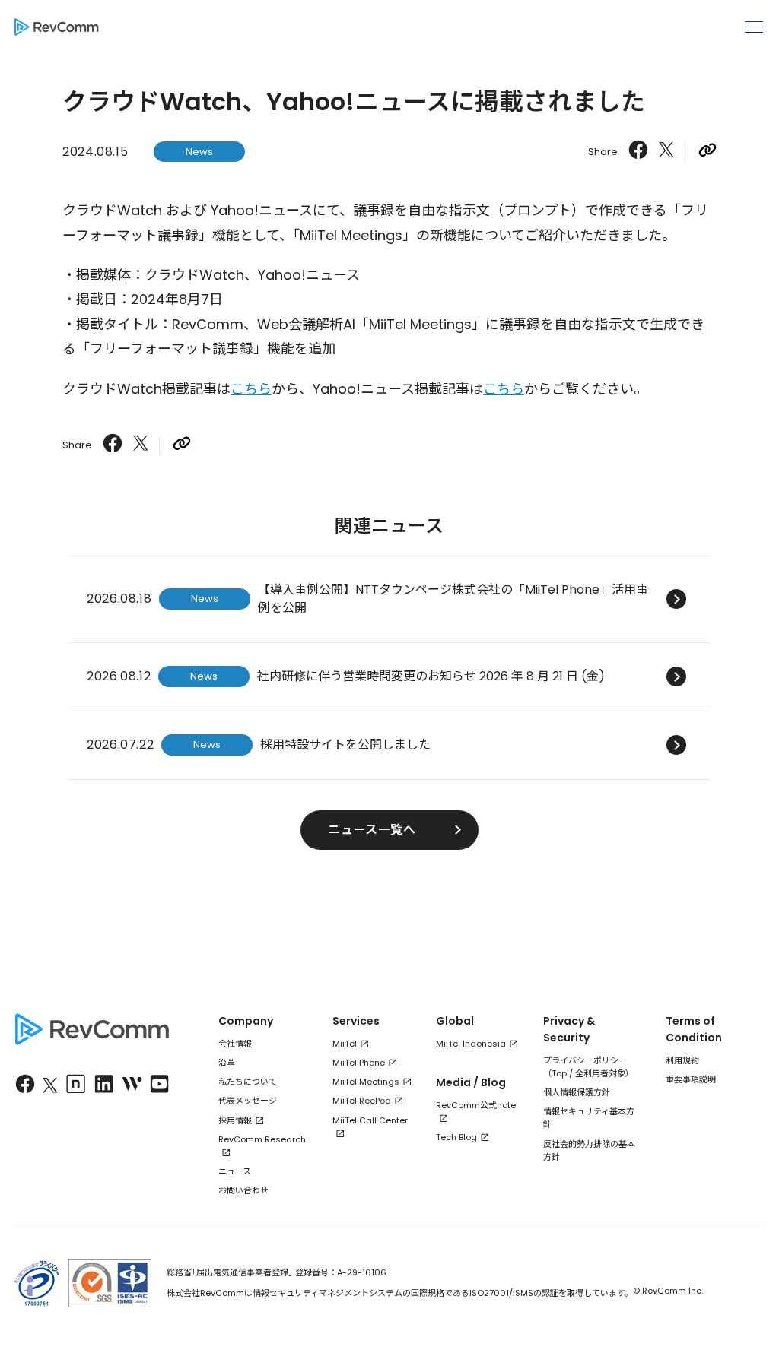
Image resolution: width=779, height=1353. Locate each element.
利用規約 (682, 1060)
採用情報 (235, 1120)
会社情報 (235, 1044)
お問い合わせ (243, 1190)
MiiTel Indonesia (471, 1044)
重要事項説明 (691, 1079)
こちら (251, 388)
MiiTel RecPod (361, 1101)
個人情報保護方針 (576, 1092)
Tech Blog (456, 1137)
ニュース (234, 1171)
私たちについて (247, 1082)
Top (559, 1073)
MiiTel (344, 1044)
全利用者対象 (600, 1073)
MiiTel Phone (358, 1063)
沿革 (226, 1063)
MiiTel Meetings (365, 1082)
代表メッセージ (247, 1101)
